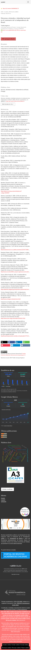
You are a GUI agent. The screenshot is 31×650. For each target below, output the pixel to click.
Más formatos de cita (7, 104)
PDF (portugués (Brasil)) (8, 39)
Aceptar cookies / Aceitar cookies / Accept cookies (15, 644)
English (3, 498)
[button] (4, 342)
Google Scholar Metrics (8, 425)
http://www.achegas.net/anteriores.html (11, 299)
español (3, 500)
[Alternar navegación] (28, 2)
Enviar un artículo (7, 489)
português (3, 501)
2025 (15, 400)
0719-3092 (19, 601)
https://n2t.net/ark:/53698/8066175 (10, 8)
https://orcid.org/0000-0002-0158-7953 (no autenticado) (14, 30)
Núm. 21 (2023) (4, 11)
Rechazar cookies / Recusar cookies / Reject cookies (15, 647)
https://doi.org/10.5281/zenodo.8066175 (15, 101)
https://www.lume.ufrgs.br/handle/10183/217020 (13, 318)
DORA (2, 538)
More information (17, 641)
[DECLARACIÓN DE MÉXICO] (15, 524)
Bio (1, 32)
